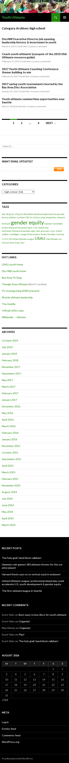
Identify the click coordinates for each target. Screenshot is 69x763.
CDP (27, 217)
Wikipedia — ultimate (14, 317)
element (61, 217)
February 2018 (10, 360)
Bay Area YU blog (12, 277)
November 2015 (11, 445)
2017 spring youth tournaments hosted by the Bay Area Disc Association (32, 85)
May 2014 (7, 511)
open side (35, 231)
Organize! (24, 621)
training (60, 234)
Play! (21, 634)
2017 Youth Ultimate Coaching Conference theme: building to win (30, 70)
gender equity (27, 222)
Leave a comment (38, 46)
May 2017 (7, 380)
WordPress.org (10, 741)
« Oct (5, 699)
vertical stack (8, 242)
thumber (51, 234)
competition (51, 217)
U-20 (9, 239)
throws (44, 234)
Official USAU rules (13, 310)
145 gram (10, 214)
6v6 (3, 214)
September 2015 (11, 459)
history (5, 227)
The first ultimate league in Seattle (22, 590)
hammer (48, 223)
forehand (6, 223)
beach (51, 214)
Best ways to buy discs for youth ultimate (42, 614)
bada (45, 214)
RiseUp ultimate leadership (17, 297)
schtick (59, 231)
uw (60, 239)
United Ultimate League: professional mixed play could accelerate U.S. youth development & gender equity (33, 582)
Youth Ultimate (13, 17)
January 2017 (9, 399)
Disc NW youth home (14, 271)
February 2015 (10, 478)
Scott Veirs (22, 46)
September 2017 (11, 373)
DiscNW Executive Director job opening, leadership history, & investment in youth (29, 40)
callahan (12, 217)
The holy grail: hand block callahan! (22, 557)
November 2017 (11, 366)
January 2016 (9, 439)
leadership (43, 227)
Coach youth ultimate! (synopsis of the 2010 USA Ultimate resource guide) (34, 55)
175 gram (19, 214)
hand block (58, 223)
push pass (44, 231)
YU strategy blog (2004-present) (20, 290)
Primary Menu (64, 17)
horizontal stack (24, 227)
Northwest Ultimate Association (16, 231)
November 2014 (11, 485)
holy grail (13, 227)
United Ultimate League (23, 239)
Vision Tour (20, 242)
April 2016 (8, 419)
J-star (35, 227)
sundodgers (14, 234)
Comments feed (11, 735)
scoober (5, 234)
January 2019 (9, 353)
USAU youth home (12, 264)
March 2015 (8, 472)
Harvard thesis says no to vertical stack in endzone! (31, 574)
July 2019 (7, 347)
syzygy (23, 234)
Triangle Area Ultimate (15, 284)
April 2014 (8, 518)
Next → (51, 123)
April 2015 (8, 465)
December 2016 (11, 406)
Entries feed (9, 728)
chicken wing (39, 217)
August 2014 (9, 492)
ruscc (52, 231)
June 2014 (8, 505)
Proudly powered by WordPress (17, 758)
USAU (40, 238)
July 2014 (7, 498)
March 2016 (8, 426)
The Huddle (8, 303)
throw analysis (33, 234)
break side (59, 214)
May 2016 (7, 413)
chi (31, 217)
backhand (38, 214)
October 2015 (10, 452)
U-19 (4, 239)
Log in (5, 722)
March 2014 (8, 524)
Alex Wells (28, 214)
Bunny (5, 217)
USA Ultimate (52, 239)
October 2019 (10, 340)
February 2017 (10, 393)
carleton (21, 217)
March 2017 (8, 386)
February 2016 (10, 432)
